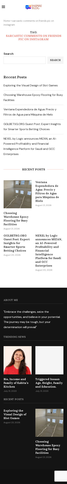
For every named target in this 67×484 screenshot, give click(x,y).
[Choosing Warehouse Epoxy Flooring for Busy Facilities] (18, 194)
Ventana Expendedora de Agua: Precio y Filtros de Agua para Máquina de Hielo (47, 191)
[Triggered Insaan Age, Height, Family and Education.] (49, 360)
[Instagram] (34, 476)
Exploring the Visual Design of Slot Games (31, 85)
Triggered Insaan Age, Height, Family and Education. (49, 382)
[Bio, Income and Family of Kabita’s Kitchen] (18, 360)
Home (7, 20)
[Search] (63, 7)
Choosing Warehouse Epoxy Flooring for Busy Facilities (16, 218)
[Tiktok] (43, 476)
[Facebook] (24, 476)
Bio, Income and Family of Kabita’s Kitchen (16, 382)
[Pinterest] (38, 476)
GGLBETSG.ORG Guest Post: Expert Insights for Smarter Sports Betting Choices (17, 243)
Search (9, 54)
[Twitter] (29, 476)
